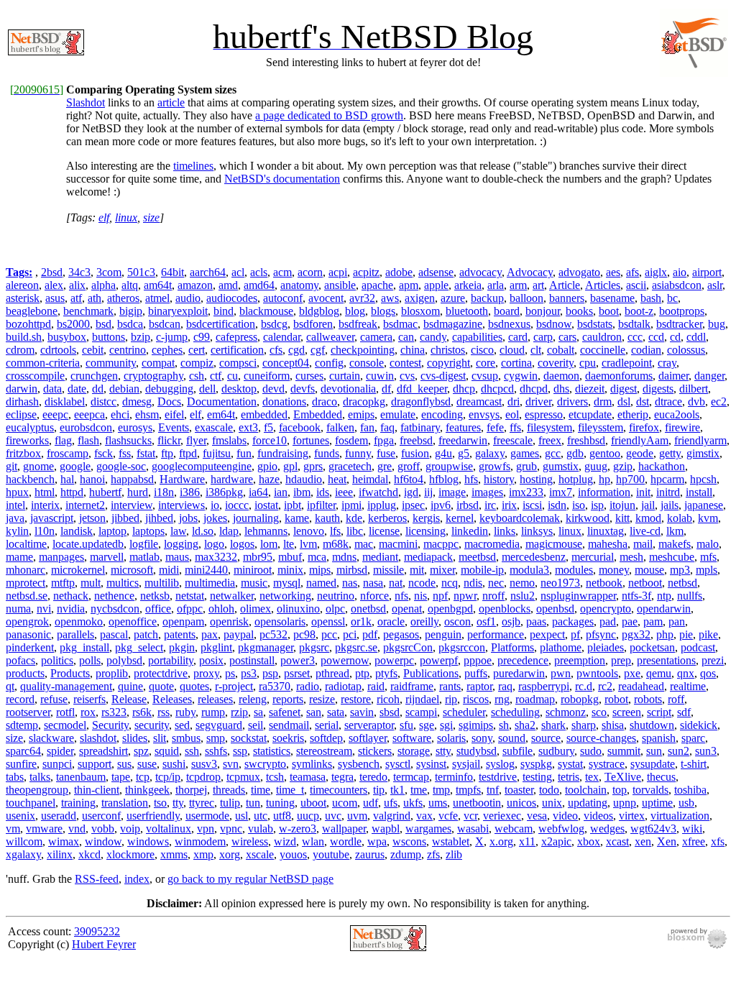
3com (108, 272)
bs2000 (73, 324)
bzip (140, 337)
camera (376, 337)
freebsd (416, 440)
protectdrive (161, 673)
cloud (512, 350)
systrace (607, 764)
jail (648, 505)
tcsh (275, 777)
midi (169, 570)
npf (440, 595)
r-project (234, 686)
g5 (463, 453)
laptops (148, 531)
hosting (536, 479)
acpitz (366, 272)
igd (411, 492)
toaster (519, 790)
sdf (684, 712)
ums (437, 803)
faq (387, 427)
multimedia (210, 583)
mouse (649, 570)
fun (244, 453)
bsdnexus (509, 324)
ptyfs (386, 673)
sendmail (289, 725)
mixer (442, 570)
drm (603, 401)
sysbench (359, 764)
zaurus (370, 854)
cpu (587, 363)
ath (94, 298)
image (452, 492)
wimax (63, 841)
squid (167, 751)
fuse (386, 453)
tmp (441, 790)
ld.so (202, 531)
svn (231, 764)
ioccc (237, 505)
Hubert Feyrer (104, 944)
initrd (668, 492)
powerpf (439, 660)
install (699, 492)
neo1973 (560, 583)
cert (196, 350)
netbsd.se (26, 595)
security (151, 725)
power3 (297, 660)
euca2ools (676, 414)
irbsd (467, 505)
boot (609, 311)
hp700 (630, 479)
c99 (201, 337)
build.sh (24, 337)
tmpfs (468, 790)
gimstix (702, 453)
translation (124, 803)
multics (122, 583)
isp (597, 505)
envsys (484, 414)
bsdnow (553, 324)
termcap (411, 777)
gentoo (604, 453)
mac (363, 544)
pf (575, 634)
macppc (441, 544)
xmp (203, 854)
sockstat (249, 738)
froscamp (67, 453)
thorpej (191, 790)
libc (354, 531)
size (151, 217)
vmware (44, 828)
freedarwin (462, 440)
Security (110, 725)
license (384, 531)
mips (320, 570)
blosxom (420, 311)
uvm (357, 815)
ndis (473, 583)
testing (537, 777)
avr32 (362, 298)
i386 (190, 492)
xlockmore (130, 854)
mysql (286, 583)
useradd (58, 815)
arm (518, 285)
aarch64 (208, 272)
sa (258, 712)
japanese (703, 505)
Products (70, 673)
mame (19, 557)
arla (495, 285)
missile (388, 570)
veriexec (502, 815)
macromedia (492, 544)
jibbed (125, 518)
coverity (556, 363)
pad (607, 621)
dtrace (668, 401)
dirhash (22, 401)
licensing (425, 531)
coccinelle (602, 350)
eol (512, 414)
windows (148, 841)
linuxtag (605, 531)
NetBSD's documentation (282, 179)
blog (355, 311)
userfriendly (153, 815)
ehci (120, 414)
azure (453, 298)
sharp (583, 725)
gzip (622, 466)
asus (55, 298)
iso (578, 505)
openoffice (133, 621)
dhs (561, 388)
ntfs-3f (636, 595)
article (171, 102)
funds (326, 453)
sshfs (216, 751)
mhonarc (25, 570)
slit (159, 738)
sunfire (21, 764)
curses (309, 376)
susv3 (204, 764)
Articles (602, 285)
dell (207, 388)
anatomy (299, 285)
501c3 (141, 272)
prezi (713, 660)
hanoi (92, 479)
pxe (632, 673)
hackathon (661, 466)
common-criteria (43, 363)
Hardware (182, 479)
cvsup (485, 376)
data (52, 388)
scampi (421, 712)
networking (285, 595)
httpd (71, 492)
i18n (164, 492)
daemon (561, 376)
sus (124, 764)
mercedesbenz (534, 557)
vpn (205, 828)
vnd (77, 828)
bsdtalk (634, 324)
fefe (495, 427)
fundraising (282, 453)
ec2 (719, 401)
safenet (284, 712)
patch (146, 634)
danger (709, 376)
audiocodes (231, 298)
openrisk (229, 621)
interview (131, 505)
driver (538, 401)
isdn (557, 505)
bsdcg (274, 324)
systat (570, 764)
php (664, 634)
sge (426, 725)
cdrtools (58, 350)
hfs (471, 479)
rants (450, 686)
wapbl (386, 828)
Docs (169, 401)
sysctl (397, 764)
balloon (526, 298)
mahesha (607, 544)
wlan (313, 841)
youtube (331, 854)
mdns (344, 557)
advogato (579, 272)
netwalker (232, 595)
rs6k (142, 712)
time (260, 790)
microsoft (132, 570)
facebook (300, 427)
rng (502, 699)
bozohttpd (28, 324)
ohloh (221, 608)
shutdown (652, 725)
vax (424, 815)
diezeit (589, 388)
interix (45, 505)
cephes (167, 350)
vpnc (231, 828)
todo (549, 790)
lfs (335, 531)
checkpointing (363, 350)
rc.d (583, 686)
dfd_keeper (422, 388)
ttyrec (201, 803)
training (78, 803)
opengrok (27, 621)
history (499, 479)
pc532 (273, 634)
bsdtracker (679, 324)
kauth (327, 518)
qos (708, 673)
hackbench (30, 479)
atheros (123, 298)
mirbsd (351, 570)
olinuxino (298, 608)
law (178, 531)
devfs (302, 388)
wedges (607, 828)
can (406, 337)
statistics (271, 751)
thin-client (96, 790)
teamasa (308, 777)
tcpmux (243, 777)
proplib (112, 673)
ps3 (249, 673)
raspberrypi (543, 686)
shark (553, 725)
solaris (451, 738)
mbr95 (257, 557)
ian (281, 492)
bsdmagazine (452, 324)
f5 (268, 427)
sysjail (466, 764)
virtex (632, 815)
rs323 (113, 712)
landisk (76, 531)
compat (158, 363)
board (507, 311)
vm (13, 828)
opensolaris (279, 621)
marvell (107, 557)
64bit (172, 272)
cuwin (380, 376)
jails (669, 505)
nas (349, 583)
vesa (537, 815)
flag (63, 440)
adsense (436, 272)
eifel (174, 414)
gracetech (350, 466)
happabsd (132, 479)
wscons (409, 841)
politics (57, 660)
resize (322, 699)
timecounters (338, 790)
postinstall (252, 660)
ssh (192, 751)
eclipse (21, 414)
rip (451, 699)
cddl (696, 337)
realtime (688, 686)
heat (337, 479)
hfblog (444, 479)
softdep (326, 738)
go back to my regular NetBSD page (250, 879)
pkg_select (139, 647)
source (546, 738)
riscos (476, 699)
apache (377, 285)
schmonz (566, 712)
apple (436, 285)
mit (417, 570)
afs (632, 272)
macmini (398, 544)
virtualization (679, 815)
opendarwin (664, 608)
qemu (658, 673)
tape (120, 777)
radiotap (343, 686)
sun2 (678, 751)
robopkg (580, 699)
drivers (572, 401)
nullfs (689, 595)
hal (67, 479)
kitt (622, 518)
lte (288, 544)
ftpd (188, 453)
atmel (157, 298)
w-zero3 (297, 828)
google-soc (121, 466)
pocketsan (652, 647)
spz (141, 751)
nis (420, 595)
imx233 (526, 492)
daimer (673, 376)
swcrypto (265, 764)
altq (129, 285)
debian (124, 388)
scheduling (515, 712)
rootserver (28, 712)
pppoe (478, 660)
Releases (172, 699)
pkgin (182, 647)
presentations (666, 660)
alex (54, 285)
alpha (103, 285)
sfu (406, 725)
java (15, 518)
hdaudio (303, 479)
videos (598, 815)
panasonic (28, 634)
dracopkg (364, 401)
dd (98, 388)
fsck (103, 453)
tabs (15, 777)
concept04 (285, 363)
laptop (112, 531)
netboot (645, 583)
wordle (346, 841)
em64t (221, 414)
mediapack (428, 557)
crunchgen (94, 376)
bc (672, 298)
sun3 (706, 751)
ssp (240, 751)
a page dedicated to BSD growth (329, 115)
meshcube (671, 557)
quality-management (66, 686)
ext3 (248, 427)
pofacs (20, 660)
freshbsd (586, 440)
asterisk (23, 298)
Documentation (222, 401)
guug (595, 466)
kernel (460, 518)
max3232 (216, 557)
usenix (20, 815)
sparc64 (23, 751)
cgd (296, 350)
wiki (692, 828)
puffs (475, 673)
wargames (428, 828)
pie (686, 634)
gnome (38, 466)
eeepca (89, 414)
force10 (269, 440)
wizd (285, 841)
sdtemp (22, 725)
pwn (561, 673)
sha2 (525, 725)
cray (667, 363)
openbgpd (450, 608)
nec (496, 583)
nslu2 (522, 595)
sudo (591, 751)
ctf (215, 376)
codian (646, 350)
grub (526, 466)
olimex (255, 608)
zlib (454, 854)
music (254, 583)
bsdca (130, 324)
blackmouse (266, 311)
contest (405, 363)
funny (358, 453)
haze (269, 479)
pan (676, 621)
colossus (686, 350)
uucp (308, 815)
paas (536, 621)
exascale (214, 427)
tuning (280, 803)
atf (76, 298)
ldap (229, 531)
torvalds (650, 790)
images (487, 492)
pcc (329, 634)
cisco (482, 350)
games (524, 453)
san (313, 712)
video (565, 815)
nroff (493, 595)
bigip (130, 311)
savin (362, 712)
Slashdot (85, 102)
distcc (103, 401)
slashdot (98, 738)
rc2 (605, 686)
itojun (622, 505)
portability (170, 660)
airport (707, 272)
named (321, 583)
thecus (661, 777)
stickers (375, 751)
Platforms (512, 647)
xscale (260, 854)
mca (317, 557)
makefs (674, 544)
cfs (276, 350)
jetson (92, 518)
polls (90, 660)
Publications (431, 673)
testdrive (498, 777)
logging (181, 544)
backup (487, 298)
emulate (397, 414)
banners (566, 298)
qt (10, 686)
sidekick (698, 725)
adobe (399, 272)
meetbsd (477, 557)
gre (384, 466)
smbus (186, 738)
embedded (264, 414)
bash (650, 298)
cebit (93, 350)
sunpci (57, 764)
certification (237, 350)
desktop (239, 388)
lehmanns (266, 531)
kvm (708, 518)
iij (428, 492)
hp (604, 479)
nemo (522, 583)
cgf (317, 350)
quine (130, 686)
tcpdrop (203, 777)
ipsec (413, 505)
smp (215, 738)
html (44, 492)
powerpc (394, 660)
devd (273, 388)
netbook (604, 583)
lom (268, 544)
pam (653, 621)
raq (505, 686)
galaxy (490, 453)
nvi (44, 608)
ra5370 (274, 686)
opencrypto (605, 608)
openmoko (79, 621)
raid (376, 686)
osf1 (486, 621)
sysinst (431, 764)
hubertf (105, 492)
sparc (693, 738)
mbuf (290, 557)
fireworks (27, 440)
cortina (516, 363)
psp (270, 673)
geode (639, 453)
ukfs (413, 803)
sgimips (476, 725)
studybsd (476, 751)
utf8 (282, 815)
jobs (188, 518)
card (518, 337)
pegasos (401, 634)
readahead (641, 686)
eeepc (55, 414)
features (463, 427)
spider (60, 751)
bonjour (542, 311)
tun (253, 803)
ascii (636, 285)
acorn (310, 272)
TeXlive (622, 777)
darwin (21, 388)
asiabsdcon (677, 285)
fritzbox (23, 453)
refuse (54, 699)
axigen (420, 298)
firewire (682, 427)
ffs (515, 427)
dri (513, 401)
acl (237, 272)
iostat (266, 505)
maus (177, 557)
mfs (708, 557)
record (20, 699)
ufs (390, 803)
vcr (470, 815)
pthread (332, 673)
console (366, 363)
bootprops (681, 311)
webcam (513, 828)
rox (88, 712)
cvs (407, 376)
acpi (337, 272)
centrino (127, 350)
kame (297, 518)
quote (161, 686)
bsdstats (594, 324)
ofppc (190, 608)
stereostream (324, 751)
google (75, 466)
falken (340, 427)
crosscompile (35, 376)
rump (213, 712)
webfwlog (561, 828)
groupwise (449, 466)
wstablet (450, 841)
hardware (232, 479)
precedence (522, 660)
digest (623, 388)
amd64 (259, 285)
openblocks (504, 608)
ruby (185, 712)
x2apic (556, 841)
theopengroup (37, 790)
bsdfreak (358, 324)
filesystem (549, 427)
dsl (623, 401)
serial (327, 725)
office (158, 608)
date (77, 388)
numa (18, 608)
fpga (384, 440)
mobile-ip (482, 570)
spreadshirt (103, 751)
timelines (193, 166)
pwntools (597, 673)
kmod (648, 518)
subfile (517, 751)
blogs (383, 311)
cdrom (20, 350)
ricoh (388, 699)
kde (354, 518)
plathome (560, 647)
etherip (632, 414)
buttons (108, 337)
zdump (405, 854)
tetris (568, 777)
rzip (239, 712)
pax (209, 634)
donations (284, 401)
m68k (336, 544)
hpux (17, 492)
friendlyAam (639, 440)
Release (129, 699)
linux (126, 217)
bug (716, 324)
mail (643, 544)
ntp (664, 595)
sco (599, 712)
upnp (624, 803)
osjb (511, 621)
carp (543, 337)
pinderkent (30, 647)
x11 (527, 841)
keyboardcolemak (519, 518)
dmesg (137, 401)
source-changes (601, 738)
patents (180, 634)
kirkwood (588, 518)
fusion (415, 453)
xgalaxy (23, 854)
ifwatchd (378, 492)
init (643, 492)
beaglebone (32, 311)
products (25, 673)
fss (125, 453)
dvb (696, 401)
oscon (457, 621)
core (485, 363)
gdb (575, 453)
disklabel (65, 401)
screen (626, 712)
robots (648, 699)
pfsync (601, 634)
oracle (391, 621)
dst (642, 401)
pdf (369, 634)
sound (511, 738)
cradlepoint (627, 363)
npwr (465, 595)
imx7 (560, 492)
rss (163, 712)
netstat (189, 595)
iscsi (532, 505)
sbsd (390, 712)
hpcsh (703, 479)
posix (211, 660)
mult (90, 583)
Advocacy (530, 272)
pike (708, 634)
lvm (308, 544)
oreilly (424, 621)
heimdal (370, 479)
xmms (174, 854)
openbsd (555, 608)
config (329, 363)
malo (707, 544)
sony (482, 738)
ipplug (381, 505)
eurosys (135, 427)
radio (307, 686)
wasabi (473, 828)
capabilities (477, 337)
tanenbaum (81, 777)
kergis (426, 518)
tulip (230, 803)
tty (177, 803)
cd (675, 337)
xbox (588, 841)
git (11, 466)
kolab (679, 518)
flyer (196, 440)
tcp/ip (167, 777)
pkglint (216, 647)
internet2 (85, 505)
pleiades (605, 647)
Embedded (317, 414)
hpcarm (667, 479)
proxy (206, 673)
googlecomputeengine (202, 466)
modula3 (529, 570)
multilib (161, 583)
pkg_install (84, 647)
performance (495, 634)
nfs (401, 595)
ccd (656, 337)
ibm (301, 492)
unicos (521, 803)
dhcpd (534, 388)
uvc (333, 815)
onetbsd (368, 608)
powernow (345, 660)
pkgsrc (314, 647)
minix (290, 570)
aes (613, 272)
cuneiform (267, 376)
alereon (22, 285)
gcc (553, 453)
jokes (215, 518)
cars (567, 337)
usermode (207, 815)
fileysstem (600, 427)
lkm (675, 531)
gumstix (561, 466)
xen (643, 841)
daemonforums (619, 376)
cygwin (521, 376)
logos (242, 544)
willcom (24, 841)
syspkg (536, 764)
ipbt (292, 505)
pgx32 (636, 634)
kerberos (387, 518)
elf (103, 217)
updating (587, 803)
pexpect (547, 634)
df (386, 388)
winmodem (200, 841)
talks (39, 777)
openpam (183, 621)
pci (349, 634)
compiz (196, 363)
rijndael (422, 699)
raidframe (411, 686)
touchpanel (30, 803)
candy (433, 337)
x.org (501, 841)
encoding (442, 414)
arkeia (468, 285)
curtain (344, 376)
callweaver (330, 337)
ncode (422, 583)
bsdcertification (220, 324)
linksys (537, 531)
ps (230, 673)
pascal (114, 634)
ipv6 (441, 505)
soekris (288, 738)
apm (408, 285)
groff (408, 466)
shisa (613, 725)
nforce (374, 595)
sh (504, 725)
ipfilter (321, 505)
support (94, 764)
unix (552, 803)
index (137, 879)
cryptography (153, 376)
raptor (479, 686)
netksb (155, 595)
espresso (544, 414)
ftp (167, 453)
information (604, 492)
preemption (579, 660)
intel (15, 505)
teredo (373, 777)
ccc (635, 337)
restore (356, 699)
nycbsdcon (115, 608)
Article (564, 285)
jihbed (159, 518)
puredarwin (519, 673)
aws (390, 298)
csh (196, 376)
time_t (290, 790)
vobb (102, 828)
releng (253, 699)
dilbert (693, 388)
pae (630, 621)
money (614, 570)
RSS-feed (97, 879)
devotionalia (348, 388)
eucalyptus (30, 427)
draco (324, 401)
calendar (281, 337)
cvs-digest (443, 376)
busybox (66, 337)
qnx (685, 673)
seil (255, 725)
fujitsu (217, 453)
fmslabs (229, 440)
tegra (342, 777)
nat (395, 583)
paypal (239, 634)
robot (616, 699)
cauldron (602, 337)
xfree (693, 841)
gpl (290, 466)
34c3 (79, 272)
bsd (103, 324)
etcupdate (590, 414)
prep (621, 660)
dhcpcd (497, 388)
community (111, 363)
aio (679, 272)
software (411, 738)
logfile (143, 544)
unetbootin (477, 803)
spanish (659, 738)
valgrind (391, 815)
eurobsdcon (86, 427)
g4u (443, 453)
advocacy (480, 272)
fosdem (351, 440)
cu (232, 376)
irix (509, 505)
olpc (335, 608)
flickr (168, 440)
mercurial (592, 557)
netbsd (682, 583)
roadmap (535, 699)
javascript (51, 518)
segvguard (219, 725)
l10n (44, 531)
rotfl (65, 712)
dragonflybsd (421, 401)
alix (77, 285)
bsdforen (313, 324)
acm (282, 272)
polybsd (124, 660)
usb (686, 803)
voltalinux (168, 828)
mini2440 (206, 570)
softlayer (368, 738)
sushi (173, 764)
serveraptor (369, 725)
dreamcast (479, 401)
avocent (326, 298)
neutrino (335, 595)
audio (188, 298)
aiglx (656, 272)
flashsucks (128, 440)
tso (160, 803)
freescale (513, 440)
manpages (61, 557)
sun (654, 751)
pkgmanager (265, 647)
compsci (238, 363)
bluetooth (467, 311)
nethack (70, 595)
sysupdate (652, 764)
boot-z (639, 311)
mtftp (63, 583)
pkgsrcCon (408, 647)
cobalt (560, 350)
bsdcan (164, 324)
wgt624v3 (653, 828)
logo (214, 544)
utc (260, 815)
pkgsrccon (461, 647)
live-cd (645, 531)
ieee (344, 492)
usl (241, 815)
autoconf (283, 298)
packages (573, 621)
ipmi (351, 505)
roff (676, 699)
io (215, 505)
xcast (617, 841)
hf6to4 (408, 479)
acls (258, 272)
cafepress (236, 337)
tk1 (397, 790)
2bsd (52, 272)
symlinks (312, 764)
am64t (158, 285)
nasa (373, 583)
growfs (494, 466)
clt (535, 350)
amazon (195, 285)
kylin (17, 531)
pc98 (304, 634)
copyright (448, 363)
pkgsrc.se (356, 647)
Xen (666, 841)
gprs (313, 466)
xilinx (60, 854)
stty (443, 751)
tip (379, 790)
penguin (443, 634)
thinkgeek (147, 790)
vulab (260, 828)
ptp (362, 673)
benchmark (88, 311)
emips (361, 414)
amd (228, 285)
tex (592, 777)
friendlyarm (700, 440)
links (504, 531)
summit (623, 751)
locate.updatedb (88, 544)
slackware (51, 738)
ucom (344, 803)
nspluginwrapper (578, 595)
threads (229, 790)
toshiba (690, 790)
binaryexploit (178, 311)
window (103, 841)
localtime (26, 544)
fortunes (311, 440)
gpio (267, 466)
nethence (114, 595)
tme (418, 790)
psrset (297, 673)
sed (182, 725)
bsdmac (400, 324)
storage (413, 751)
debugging (169, 388)
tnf (493, 790)
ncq (449, 583)
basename (612, 298)
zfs (433, 854)
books (579, 311)
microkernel (78, 570)
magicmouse (553, 544)
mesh (631, 557)
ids (322, 492)
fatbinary (420, 427)
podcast (698, 647)
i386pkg (224, 492)
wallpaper (344, 828)
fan (367, 427)
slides (134, 738)
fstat (146, 453)
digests (658, 388)
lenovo (308, 531)
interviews (181, 505)
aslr (714, 285)
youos (293, 854)
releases (215, 699)
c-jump (172, 337)
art (538, 285)
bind (223, 311)
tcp (143, 777)
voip (130, 828)
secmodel (65, 725)
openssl (328, 621)
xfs (717, 841)
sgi (446, 725)
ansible (340, 285)
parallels (75, 634)
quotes (194, 686)
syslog (500, 764)
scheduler (464, 712)
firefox (644, 427)
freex (549, 440)
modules (574, 570)
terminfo (454, 777)
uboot (313, 803)
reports (287, 699)
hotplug (575, 479)
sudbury (556, 751)
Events (173, 427)
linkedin (469, 531)
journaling (256, 518)
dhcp (464, 388)
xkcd (89, 854)
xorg (229, 854)
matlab (144, 557)
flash (88, 440)
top (619, 790)
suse (147, 764)
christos (448, 350)
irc (490, 505)
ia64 (258, 492)
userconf (101, 815)
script (659, 712)
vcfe (448, 815)
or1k (361, 621)
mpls (706, 570)
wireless (249, 841)
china (412, 350)
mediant (380, 557)
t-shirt (694, 764)
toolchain (586, 790)
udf (370, 803)
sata (335, 712)
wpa (377, 841)
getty (670, 453)
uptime (657, 803)
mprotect (25, 583)
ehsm (147, 414)
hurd (137, 492)
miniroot (253, 570)
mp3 (680, 570)
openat (407, 608)
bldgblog (319, 311)
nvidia (71, 608)
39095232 (97, 931)
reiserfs (89, 699)
